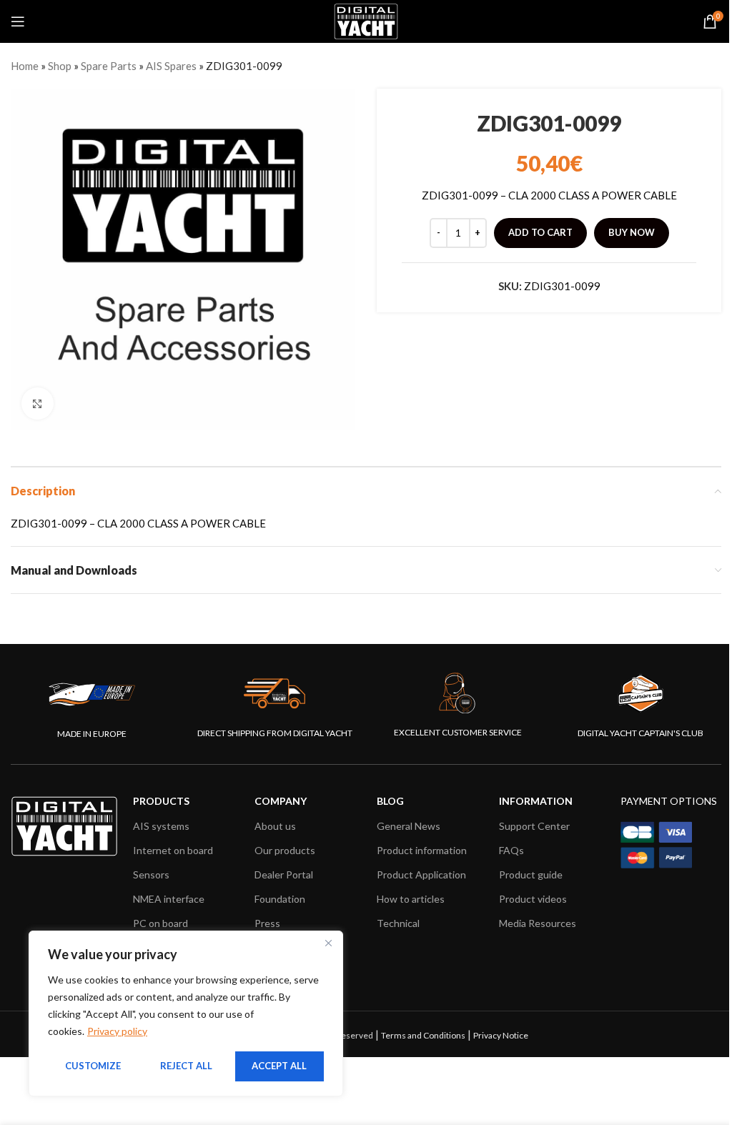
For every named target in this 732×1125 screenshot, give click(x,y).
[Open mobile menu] (18, 21)
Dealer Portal (283, 874)
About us (275, 826)
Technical (398, 923)
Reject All (186, 1065)
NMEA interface (168, 899)
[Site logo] (365, 20)
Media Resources (537, 923)
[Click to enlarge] (37, 403)
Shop (59, 65)
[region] (186, 1013)
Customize (93, 1065)
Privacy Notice (500, 1035)
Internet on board (173, 850)
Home (25, 65)
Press (267, 923)
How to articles (411, 899)
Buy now (631, 232)
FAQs (511, 850)
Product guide (531, 874)
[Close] (328, 942)
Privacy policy (117, 1031)
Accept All (279, 1065)
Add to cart (540, 232)
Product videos (533, 899)
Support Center (534, 826)
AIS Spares (171, 65)
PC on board (160, 923)
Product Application (421, 874)
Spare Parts (109, 65)
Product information (422, 850)
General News (408, 826)
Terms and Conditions (423, 1035)
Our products (284, 850)
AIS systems (161, 826)
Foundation (279, 899)
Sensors (151, 874)
